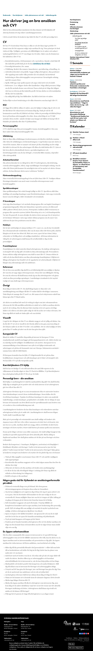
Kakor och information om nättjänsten (74, 640)
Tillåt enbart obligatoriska (76, 648)
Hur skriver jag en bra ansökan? (81, 43)
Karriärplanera (75, 20)
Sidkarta (75, 638)
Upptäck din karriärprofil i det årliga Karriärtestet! (79, 94)
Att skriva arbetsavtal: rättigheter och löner (81, 54)
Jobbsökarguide (51, 15)
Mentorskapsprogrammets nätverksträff (82, 146)
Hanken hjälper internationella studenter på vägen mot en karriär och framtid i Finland (80, 73)
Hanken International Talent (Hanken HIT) (79, 58)
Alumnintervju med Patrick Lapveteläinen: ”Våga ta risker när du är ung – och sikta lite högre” (79, 104)
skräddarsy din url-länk (41, 64)
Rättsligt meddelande (84, 638)
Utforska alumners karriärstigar (76, 28)
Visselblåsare (69, 638)
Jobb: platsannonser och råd (34, 15)
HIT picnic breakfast (80, 153)
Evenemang (74, 22)
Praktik (72, 24)
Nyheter (72, 68)
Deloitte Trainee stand (80, 132)
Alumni (72, 99)
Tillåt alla (71, 644)
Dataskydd (86, 640)
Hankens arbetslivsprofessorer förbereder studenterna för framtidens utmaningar (79, 85)
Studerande (7, 15)
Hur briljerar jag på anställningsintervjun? (81, 47)
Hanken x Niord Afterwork (78, 139)
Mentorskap (74, 31)
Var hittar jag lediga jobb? (81, 39)
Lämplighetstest (79, 51)
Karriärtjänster (18, 15)
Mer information (13, 649)
